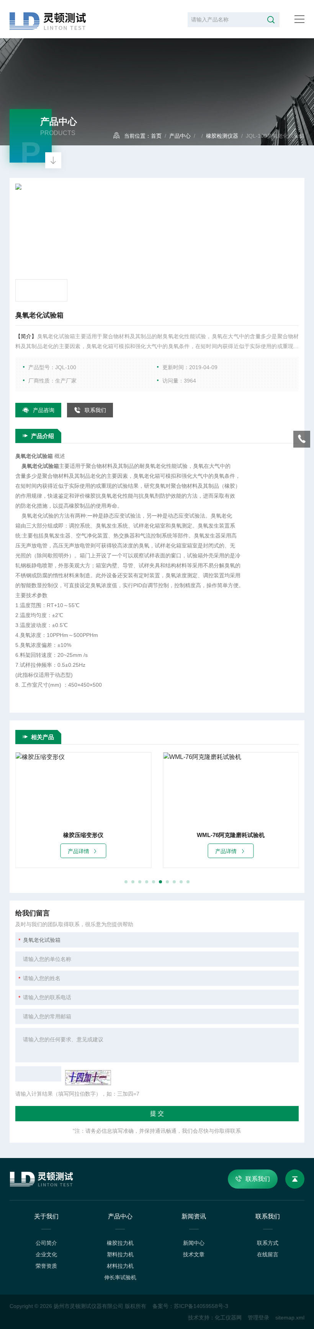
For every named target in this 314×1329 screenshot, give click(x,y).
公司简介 (46, 1243)
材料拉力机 (120, 1266)
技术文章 (193, 1254)
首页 (156, 136)
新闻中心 (193, 1243)
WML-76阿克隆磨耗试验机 (231, 835)
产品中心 (180, 136)
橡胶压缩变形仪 (83, 835)
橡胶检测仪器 (222, 136)
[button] (126, 881)
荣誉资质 (46, 1266)
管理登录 (258, 1317)
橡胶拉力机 (120, 1243)
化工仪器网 (228, 1317)
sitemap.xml (289, 1317)
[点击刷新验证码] (88, 1077)
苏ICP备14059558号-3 (201, 1306)
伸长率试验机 (120, 1277)
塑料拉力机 (120, 1254)
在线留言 (267, 1254)
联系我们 (95, 410)
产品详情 (78, 851)
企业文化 (46, 1254)
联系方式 (267, 1243)
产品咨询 (43, 410)
